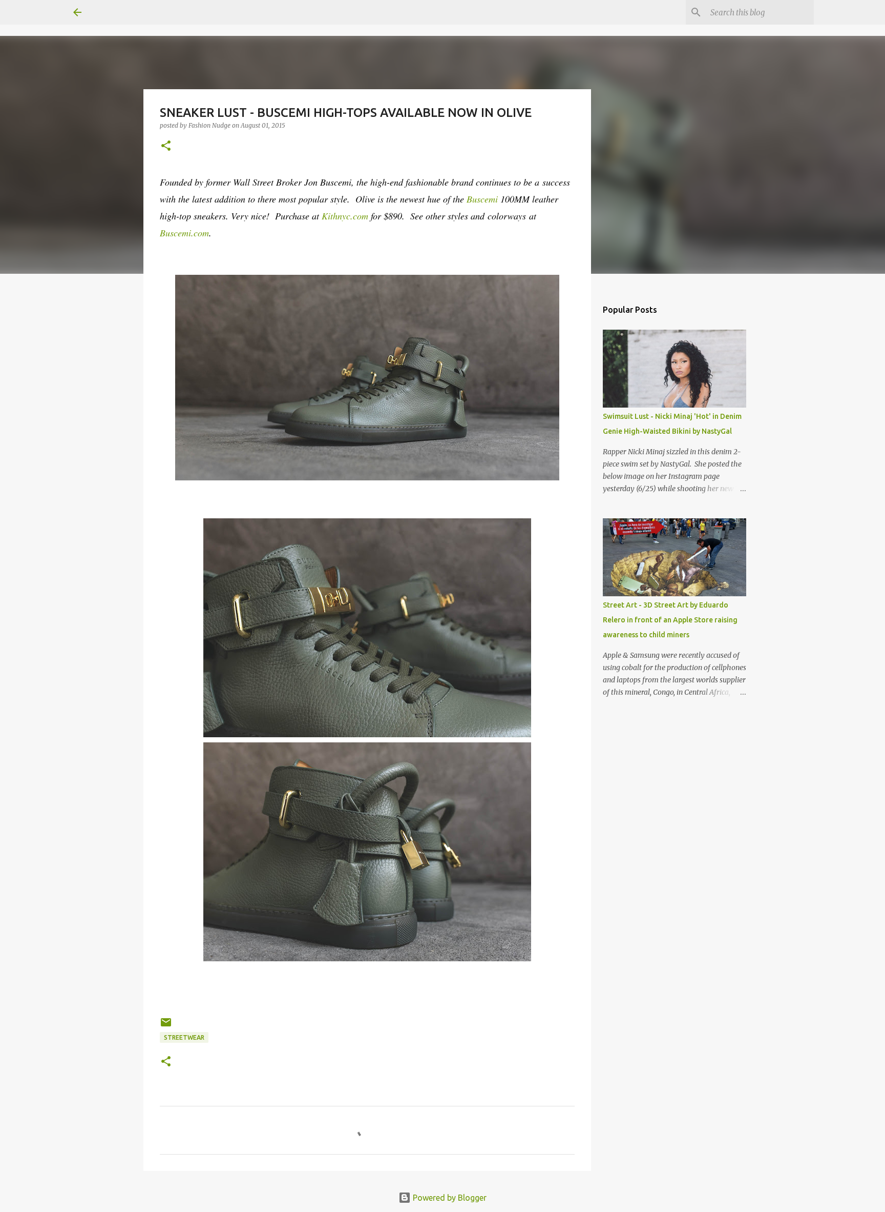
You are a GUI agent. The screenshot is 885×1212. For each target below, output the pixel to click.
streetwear (184, 1037)
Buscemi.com (184, 233)
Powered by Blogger (449, 1197)
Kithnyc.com (345, 216)
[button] (166, 146)
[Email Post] (166, 1026)
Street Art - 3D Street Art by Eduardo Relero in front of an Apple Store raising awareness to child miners (670, 620)
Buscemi (483, 199)
